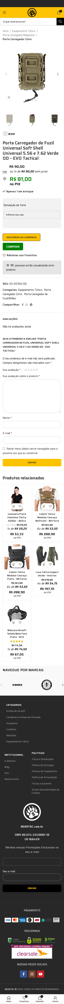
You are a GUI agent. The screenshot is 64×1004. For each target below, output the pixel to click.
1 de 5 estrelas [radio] (25, 369)
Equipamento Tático (24, 31)
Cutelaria (11, 729)
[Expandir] (8, 97)
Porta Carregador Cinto (17, 39)
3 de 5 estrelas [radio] (31, 369)
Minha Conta (11, 779)
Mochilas (11, 735)
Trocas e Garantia (41, 783)
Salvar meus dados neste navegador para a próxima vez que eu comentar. (30, 451)
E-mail (7, 433)
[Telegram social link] (31, 304)
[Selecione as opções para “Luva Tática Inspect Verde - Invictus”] (44, 564)
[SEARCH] (60, 21)
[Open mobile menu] (4, 12)
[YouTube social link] (40, 974)
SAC (6, 773)
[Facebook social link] (23, 304)
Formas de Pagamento (44, 771)
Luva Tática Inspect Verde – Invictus (47, 573)
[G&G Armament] (46, 685)
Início (6, 31)
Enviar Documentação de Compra (45, 791)
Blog (7, 767)
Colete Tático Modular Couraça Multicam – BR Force (47, 517)
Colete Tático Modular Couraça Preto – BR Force (17, 575)
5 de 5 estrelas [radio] (37, 369)
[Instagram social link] (32, 974)
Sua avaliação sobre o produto (21, 376)
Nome (7, 418)
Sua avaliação (12, 369)
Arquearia (11, 723)
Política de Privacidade (44, 777)
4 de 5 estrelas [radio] (34, 369)
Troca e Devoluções (43, 759)
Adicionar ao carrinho (21, 237)
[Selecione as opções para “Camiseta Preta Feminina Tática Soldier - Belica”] (14, 506)
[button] (44, 506)
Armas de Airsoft (15, 711)
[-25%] (16, 498)
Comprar (13, 246)
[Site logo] (32, 12)
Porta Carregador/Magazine (19, 35)
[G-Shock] (17, 685)
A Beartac (10, 761)
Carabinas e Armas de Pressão (23, 717)
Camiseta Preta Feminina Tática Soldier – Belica (16, 517)
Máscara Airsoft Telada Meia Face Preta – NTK (17, 633)
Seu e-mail (9, 871)
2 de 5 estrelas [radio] (28, 369)
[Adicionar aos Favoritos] (20, 506)
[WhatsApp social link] (27, 304)
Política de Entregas (43, 765)
